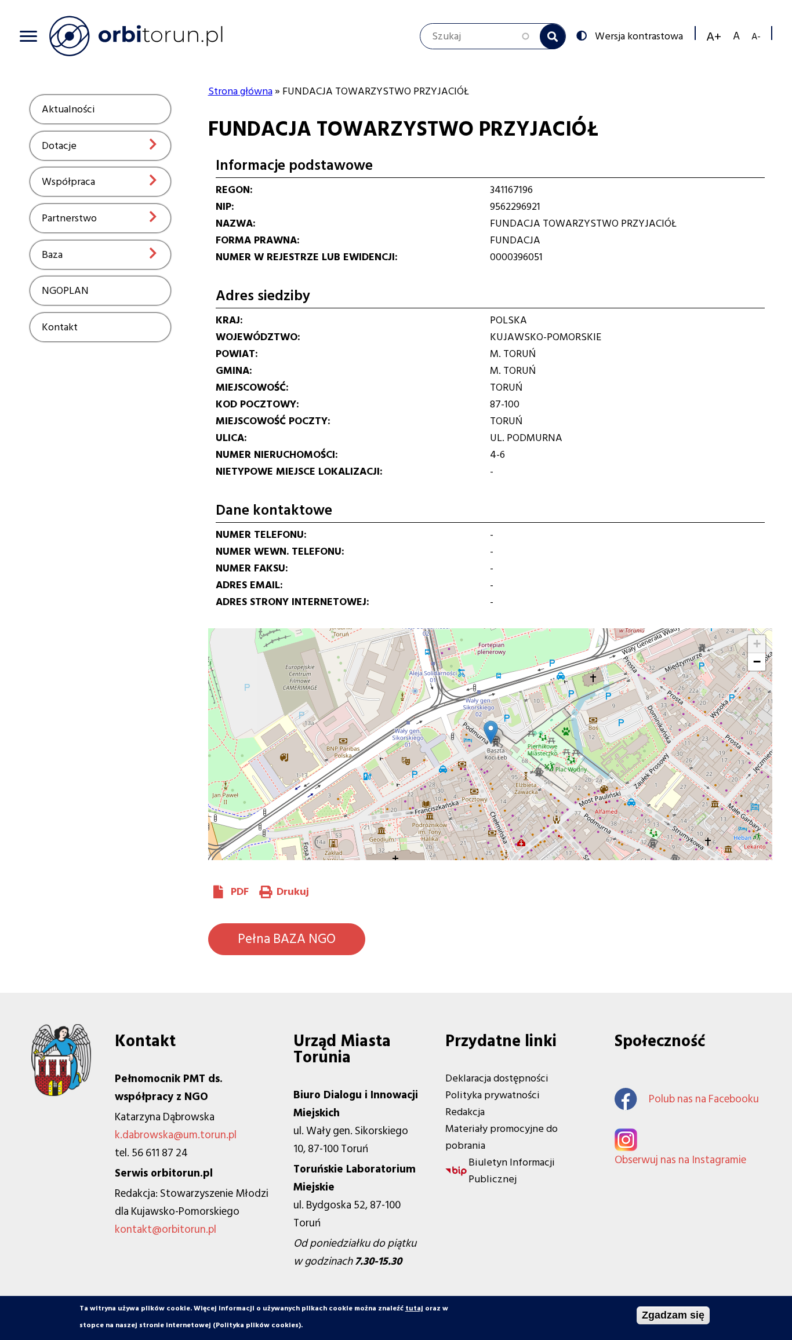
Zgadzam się (673, 1315)
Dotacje (59, 145)
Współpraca (68, 181)
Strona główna (240, 91)
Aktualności (68, 109)
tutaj (414, 1308)
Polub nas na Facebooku (704, 1099)
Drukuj (293, 891)
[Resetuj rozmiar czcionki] (736, 36)
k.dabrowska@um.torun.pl (176, 1135)
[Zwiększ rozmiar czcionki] (713, 36)
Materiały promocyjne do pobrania (501, 1137)
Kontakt (60, 327)
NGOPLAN (65, 290)
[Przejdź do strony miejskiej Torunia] (61, 1093)
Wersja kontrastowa (639, 35)
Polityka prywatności (492, 1095)
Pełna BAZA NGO (287, 939)
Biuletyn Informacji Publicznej (511, 1171)
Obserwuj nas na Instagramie (680, 1160)
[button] (491, 732)
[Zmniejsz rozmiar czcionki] (756, 36)
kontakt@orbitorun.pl (165, 1230)
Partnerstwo (69, 218)
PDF (240, 891)
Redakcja (465, 1112)
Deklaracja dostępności (496, 1078)
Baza (52, 254)
